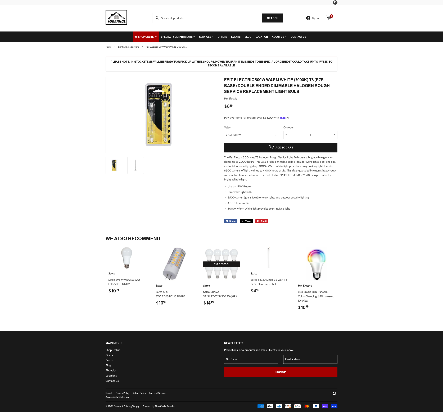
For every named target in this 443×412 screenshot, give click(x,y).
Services (205, 36)
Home (108, 46)
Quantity (288, 127)
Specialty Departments (177, 36)
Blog (248, 36)
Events (236, 36)
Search (275, 18)
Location (261, 36)
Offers (222, 36)
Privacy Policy (122, 393)
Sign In (315, 18)
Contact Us (298, 36)
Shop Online (146, 36)
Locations (111, 375)
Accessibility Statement (118, 397)
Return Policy (139, 393)
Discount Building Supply (126, 406)
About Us (278, 36)
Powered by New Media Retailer (158, 406)
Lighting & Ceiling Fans (128, 46)
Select (227, 127)
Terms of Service (157, 393)
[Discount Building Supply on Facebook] (334, 393)
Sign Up (280, 371)
